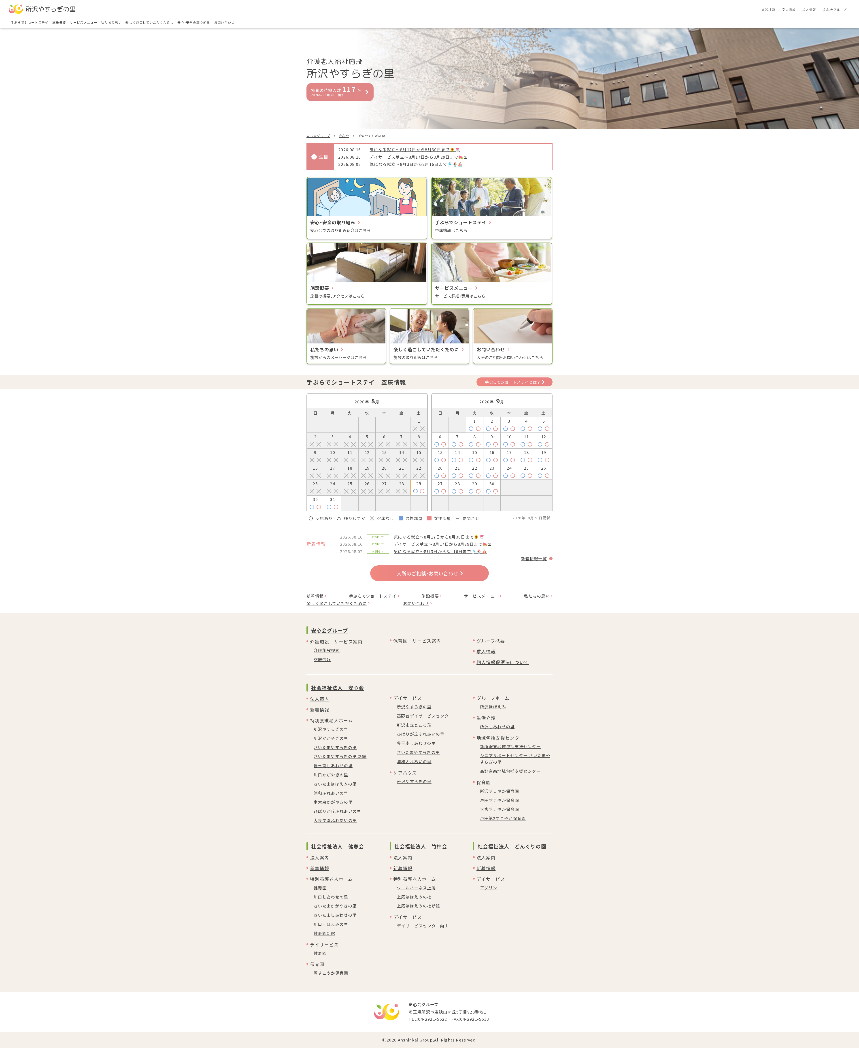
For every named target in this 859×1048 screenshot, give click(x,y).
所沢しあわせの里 (497, 726)
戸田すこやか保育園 (499, 800)
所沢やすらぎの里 (331, 729)
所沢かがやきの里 (331, 738)
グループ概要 (490, 640)
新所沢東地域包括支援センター (510, 746)
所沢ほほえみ (493, 706)
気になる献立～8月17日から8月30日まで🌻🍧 (415, 149)
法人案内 (319, 699)
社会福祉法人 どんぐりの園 (512, 846)
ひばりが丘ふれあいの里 (337, 811)
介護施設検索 (327, 650)
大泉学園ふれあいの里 (335, 820)
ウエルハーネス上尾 (416, 887)
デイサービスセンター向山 (423, 926)
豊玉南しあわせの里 (333, 765)
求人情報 (485, 651)
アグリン (488, 887)
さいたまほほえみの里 (335, 784)
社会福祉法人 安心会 (337, 687)
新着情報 (315, 596)
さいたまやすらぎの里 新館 (340, 756)
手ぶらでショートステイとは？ (512, 382)
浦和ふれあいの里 (331, 793)
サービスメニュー (481, 596)
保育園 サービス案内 (417, 640)
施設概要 (430, 596)
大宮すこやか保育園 (499, 809)
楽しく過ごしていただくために (336, 603)
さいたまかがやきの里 (335, 906)
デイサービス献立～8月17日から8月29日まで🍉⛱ (419, 157)
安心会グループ (318, 136)
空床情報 (322, 659)
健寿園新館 (324, 933)
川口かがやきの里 (331, 774)
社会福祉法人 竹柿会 (420, 846)
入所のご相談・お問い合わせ (427, 573)
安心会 (344, 136)
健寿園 (320, 887)
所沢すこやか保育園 (499, 791)
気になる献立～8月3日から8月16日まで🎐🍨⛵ (416, 164)
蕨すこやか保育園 (331, 973)
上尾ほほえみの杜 (414, 897)
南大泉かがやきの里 (333, 802)
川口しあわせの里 (331, 897)
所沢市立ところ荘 (414, 725)
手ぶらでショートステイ (372, 596)
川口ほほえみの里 (331, 924)
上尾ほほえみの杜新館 (418, 906)
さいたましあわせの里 (335, 915)
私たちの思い (537, 596)
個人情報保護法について (502, 662)
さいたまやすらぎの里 (335, 747)
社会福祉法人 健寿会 (337, 846)
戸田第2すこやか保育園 (503, 818)
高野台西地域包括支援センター (510, 771)
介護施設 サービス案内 (336, 641)
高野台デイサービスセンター (425, 716)
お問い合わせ (416, 603)
